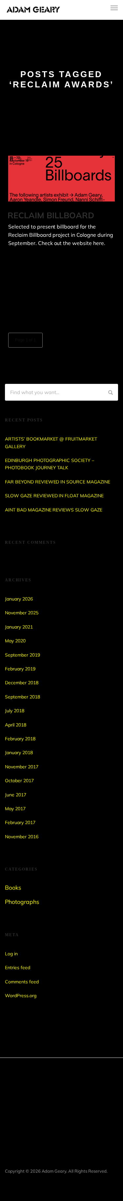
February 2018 (20, 739)
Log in (11, 954)
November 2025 (21, 613)
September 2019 (22, 655)
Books (13, 887)
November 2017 (21, 767)
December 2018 (21, 683)
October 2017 (19, 781)
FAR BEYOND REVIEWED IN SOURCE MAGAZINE (57, 482)
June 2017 (15, 795)
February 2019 (20, 669)
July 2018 (14, 711)
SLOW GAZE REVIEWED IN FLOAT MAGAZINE (54, 496)
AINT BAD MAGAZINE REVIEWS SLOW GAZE (53, 510)
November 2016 (21, 837)
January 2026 (19, 599)
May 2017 (15, 809)
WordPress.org (20, 996)
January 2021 (19, 627)
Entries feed (17, 967)
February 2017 (20, 822)
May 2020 (15, 641)
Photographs (22, 901)
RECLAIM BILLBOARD (51, 215)
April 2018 (15, 725)
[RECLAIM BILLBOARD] (61, 178)
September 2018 (22, 697)
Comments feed (22, 982)
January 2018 (19, 752)
